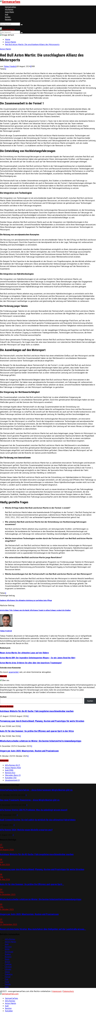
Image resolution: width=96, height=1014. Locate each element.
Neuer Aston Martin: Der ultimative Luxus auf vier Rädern (24, 653)
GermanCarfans (10, 7)
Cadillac (8, 964)
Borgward (9, 951)
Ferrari (7, 976)
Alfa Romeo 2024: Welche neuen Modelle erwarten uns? (26, 829)
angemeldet (14, 672)
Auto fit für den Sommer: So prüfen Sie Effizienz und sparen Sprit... (32, 884)
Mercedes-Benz (13, 775)
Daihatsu (8, 974)
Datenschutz (68, 991)
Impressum (57, 991)
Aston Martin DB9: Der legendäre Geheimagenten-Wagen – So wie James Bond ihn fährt (37, 658)
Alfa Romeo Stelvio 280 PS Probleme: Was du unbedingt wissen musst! (33, 810)
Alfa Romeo (9, 9)
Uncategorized (12, 780)
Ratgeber (8, 19)
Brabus (8, 954)
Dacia (7, 971)
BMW (7, 949)
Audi (6, 14)
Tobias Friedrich (10, 66)
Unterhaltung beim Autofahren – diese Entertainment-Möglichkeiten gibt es (36, 790)
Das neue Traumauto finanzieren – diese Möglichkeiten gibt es (30, 800)
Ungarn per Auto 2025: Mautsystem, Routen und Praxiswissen (29, 751)
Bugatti (8, 956)
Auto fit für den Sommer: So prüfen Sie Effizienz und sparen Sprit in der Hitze (37, 731)
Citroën (8, 969)
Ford (7, 981)
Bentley (7, 17)
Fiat (6, 979)
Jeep (7, 986)
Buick (7, 959)
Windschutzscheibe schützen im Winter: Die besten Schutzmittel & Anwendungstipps (40, 741)
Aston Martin (9, 12)
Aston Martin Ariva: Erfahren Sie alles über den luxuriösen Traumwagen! (31, 663)
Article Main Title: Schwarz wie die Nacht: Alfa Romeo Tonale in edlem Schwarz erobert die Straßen (35, 610)
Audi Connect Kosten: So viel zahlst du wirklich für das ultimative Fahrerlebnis (38, 819)
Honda (7, 984)
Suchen (3, 697)
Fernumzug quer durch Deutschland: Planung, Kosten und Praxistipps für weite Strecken (42, 721)
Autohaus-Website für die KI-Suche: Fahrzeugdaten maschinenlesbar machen (37, 711)
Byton (7, 961)
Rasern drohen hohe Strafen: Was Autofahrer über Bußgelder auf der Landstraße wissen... (43, 929)
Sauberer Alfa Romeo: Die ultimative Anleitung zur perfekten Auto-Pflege (26, 600)
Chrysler (8, 966)
